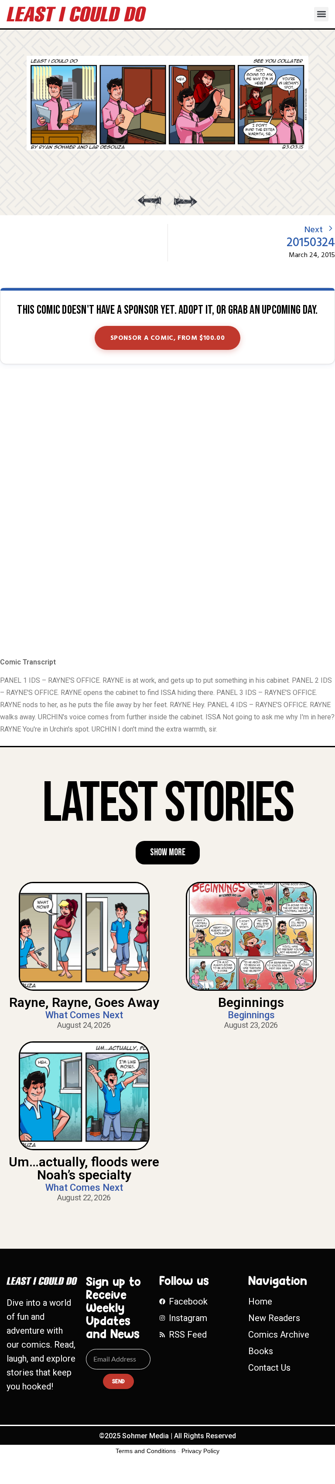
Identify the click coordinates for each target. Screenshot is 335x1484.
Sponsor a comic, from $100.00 (167, 338)
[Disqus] (167, 511)
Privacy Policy (200, 1450)
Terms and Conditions (146, 1450)
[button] (321, 14)
